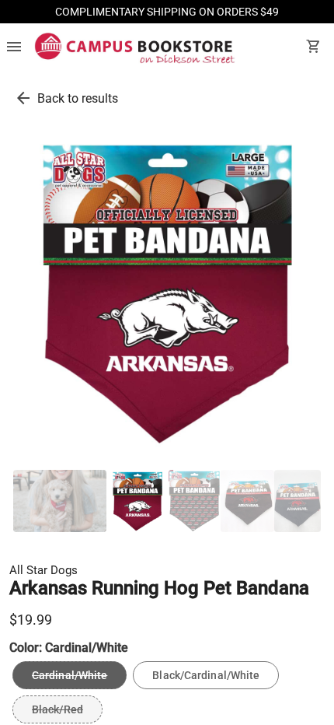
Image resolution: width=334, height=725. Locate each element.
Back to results (77, 98)
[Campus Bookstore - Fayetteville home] (134, 48)
